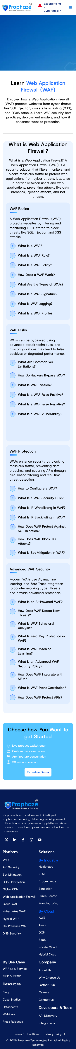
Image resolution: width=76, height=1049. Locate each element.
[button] (50, 7)
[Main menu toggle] (70, 7)
